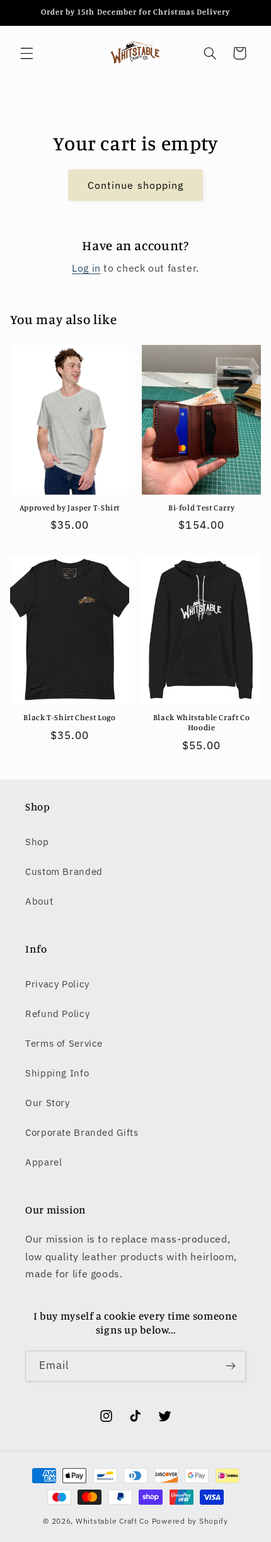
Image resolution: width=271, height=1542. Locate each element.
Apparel (43, 1162)
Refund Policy (57, 1014)
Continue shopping (135, 185)
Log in (86, 268)
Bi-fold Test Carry (201, 507)
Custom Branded (64, 871)
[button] (26, 53)
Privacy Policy (57, 984)
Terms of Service (64, 1043)
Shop (37, 842)
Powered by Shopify (190, 1521)
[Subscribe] (230, 1366)
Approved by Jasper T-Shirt (70, 507)
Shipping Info (57, 1073)
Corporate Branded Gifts (82, 1132)
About (39, 901)
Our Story (47, 1103)
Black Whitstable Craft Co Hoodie (201, 722)
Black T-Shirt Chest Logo (69, 717)
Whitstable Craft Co (112, 1521)
